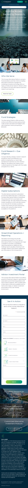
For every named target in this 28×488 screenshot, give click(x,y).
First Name (5, 315)
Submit (14, 382)
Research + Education (13, 348)
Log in (20, 1)
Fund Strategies (6, 7)
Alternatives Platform (12, 342)
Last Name (5, 320)
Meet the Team (7, 93)
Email (4, 326)
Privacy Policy (5, 485)
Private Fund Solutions (13, 355)
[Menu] (26, 1)
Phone (4, 332)
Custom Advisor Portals (13, 361)
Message (4, 365)
